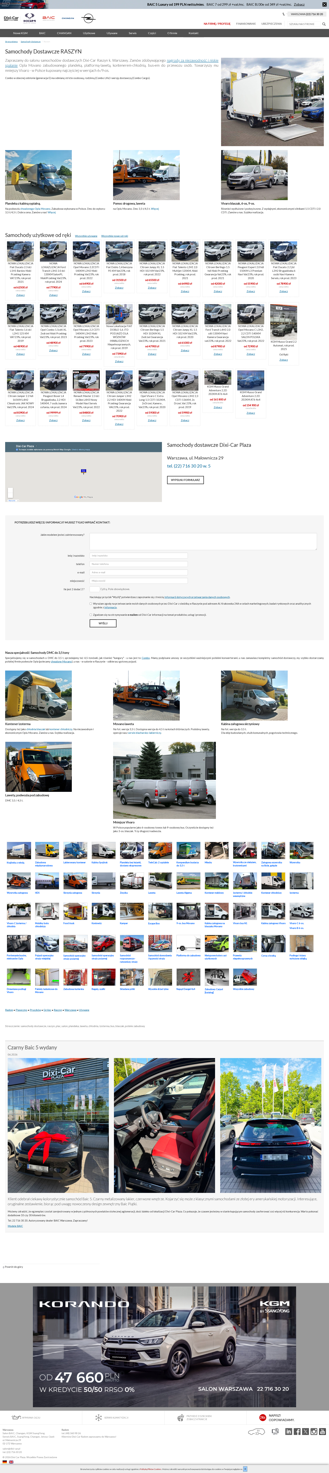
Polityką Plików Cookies (150, 1469)
